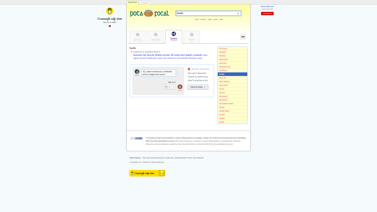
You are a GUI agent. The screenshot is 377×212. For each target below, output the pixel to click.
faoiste (203, 19)
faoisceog (223, 96)
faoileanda (223, 59)
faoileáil (222, 52)
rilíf (172, 55)
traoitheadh (151, 58)
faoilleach (223, 70)
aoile (216, 19)
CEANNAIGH (267, 13)
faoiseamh (223, 100)
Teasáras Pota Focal (156, 138)
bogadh (189, 55)
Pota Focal (132, 2)
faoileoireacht (224, 67)
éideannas (171, 58)
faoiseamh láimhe (226, 104)
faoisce (222, 93)
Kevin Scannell (223, 138)
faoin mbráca (224, 82)
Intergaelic (145, 3)
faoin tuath (223, 85)
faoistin (222, 115)
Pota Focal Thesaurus (184, 141)
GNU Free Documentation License (160, 141)
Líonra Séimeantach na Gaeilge (189, 138)
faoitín (221, 122)
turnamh (143, 58)
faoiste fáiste (224, 111)
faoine (221, 89)
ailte (209, 19)
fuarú (182, 55)
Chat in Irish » (197, 87)
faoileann (223, 63)
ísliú (164, 58)
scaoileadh (197, 55)
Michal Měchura (157, 162)
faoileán (222, 56)
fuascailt (150, 55)
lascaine (166, 55)
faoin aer (222, 78)
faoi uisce (223, 48)
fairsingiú (192, 58)
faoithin (222, 118)
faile (221, 19)
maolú (176, 55)
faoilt (197, 19)
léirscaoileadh (182, 58)
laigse (205, 55)
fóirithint (158, 55)
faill (144, 55)
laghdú (136, 58)
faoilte (221, 74)
